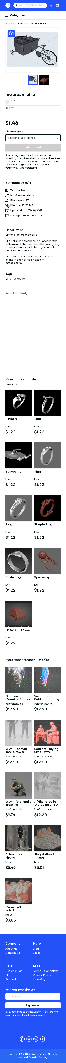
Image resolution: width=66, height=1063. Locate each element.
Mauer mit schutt (13, 909)
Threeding (8, 5)
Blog (36, 949)
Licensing (39, 979)
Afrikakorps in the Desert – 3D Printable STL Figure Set (46, 803)
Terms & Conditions (45, 971)
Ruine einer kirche (14, 856)
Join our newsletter (20, 990)
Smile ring (13, 577)
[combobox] (33, 137)
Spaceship (13, 472)
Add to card (33, 147)
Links (36, 953)
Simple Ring (43, 524)
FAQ (8, 975)
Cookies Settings (39, 1057)
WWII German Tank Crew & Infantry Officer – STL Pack (17, 751)
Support (10, 979)
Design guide (14, 971)
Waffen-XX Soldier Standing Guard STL (46, 698)
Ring (37, 419)
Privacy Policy (42, 975)
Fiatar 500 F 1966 (17, 630)
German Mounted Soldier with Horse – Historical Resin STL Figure (18, 698)
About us (11, 949)
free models (31, 161)
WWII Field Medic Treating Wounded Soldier (18, 803)
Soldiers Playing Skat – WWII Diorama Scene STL (46, 751)
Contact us (12, 953)
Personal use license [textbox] (21, 138)
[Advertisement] (33, 335)
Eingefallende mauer (45, 856)
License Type (14, 131)
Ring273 (11, 419)
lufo (13, 101)
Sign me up (33, 1005)
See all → (11, 384)
